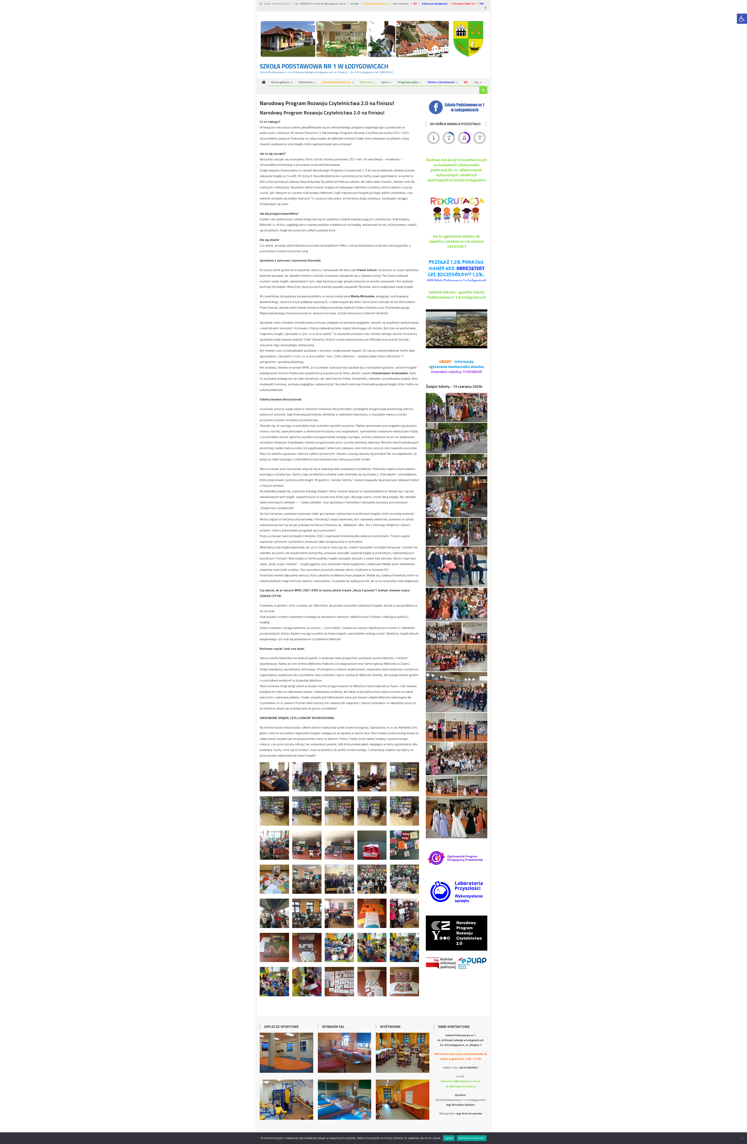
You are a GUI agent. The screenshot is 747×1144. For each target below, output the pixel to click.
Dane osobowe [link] (401, 3)
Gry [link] (476, 82)
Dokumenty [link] (306, 82)
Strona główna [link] (280, 82)
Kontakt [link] (355, 3)
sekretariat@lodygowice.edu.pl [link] (460, 1081)
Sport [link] (384, 82)
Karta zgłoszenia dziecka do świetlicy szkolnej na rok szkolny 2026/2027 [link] (457, 241)
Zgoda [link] (449, 1138)
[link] (742, 19)
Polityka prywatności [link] (472, 1138)
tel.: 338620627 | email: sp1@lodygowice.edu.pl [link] (320, 3)
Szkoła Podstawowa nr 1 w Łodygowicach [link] (324, 66)
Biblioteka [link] (366, 82)
